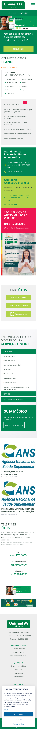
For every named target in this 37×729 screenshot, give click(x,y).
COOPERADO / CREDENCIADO (13, 399)
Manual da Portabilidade (12, 365)
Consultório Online (18, 306)
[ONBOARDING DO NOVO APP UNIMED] (18, 590)
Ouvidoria (7, 369)
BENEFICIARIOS (8, 351)
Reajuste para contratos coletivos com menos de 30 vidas (17, 388)
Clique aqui (18, 49)
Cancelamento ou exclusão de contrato (17, 134)
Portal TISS (18, 670)
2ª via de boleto (9, 356)
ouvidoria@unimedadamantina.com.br (18, 189)
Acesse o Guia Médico (14, 425)
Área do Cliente (9, 361)
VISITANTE (6, 394)
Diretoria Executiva (18, 649)
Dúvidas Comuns (10, 378)
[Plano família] (18, 603)
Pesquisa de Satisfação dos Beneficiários (18, 129)
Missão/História (18, 652)
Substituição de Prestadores (14, 138)
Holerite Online (18, 297)
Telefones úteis (9, 374)
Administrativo (18, 677)
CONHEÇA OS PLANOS (8, 67)
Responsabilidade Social (18, 656)
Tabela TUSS (18, 673)
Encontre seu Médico (18, 666)
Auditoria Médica (10, 383)
